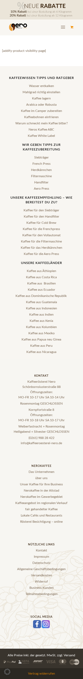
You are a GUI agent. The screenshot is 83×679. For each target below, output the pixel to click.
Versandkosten (41, 575)
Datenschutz (41, 562)
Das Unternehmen (41, 471)
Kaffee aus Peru (41, 345)
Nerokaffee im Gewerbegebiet (41, 496)
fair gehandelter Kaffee (41, 509)
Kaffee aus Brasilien (41, 283)
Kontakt (41, 550)
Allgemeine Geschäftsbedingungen (41, 569)
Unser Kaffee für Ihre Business (41, 484)
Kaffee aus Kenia (41, 320)
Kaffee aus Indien (41, 314)
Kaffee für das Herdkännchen (41, 247)
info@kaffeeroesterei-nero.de (41, 443)
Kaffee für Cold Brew (41, 222)
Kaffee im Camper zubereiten (41, 110)
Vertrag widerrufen (41, 673)
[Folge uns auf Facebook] (37, 627)
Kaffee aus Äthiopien (41, 271)
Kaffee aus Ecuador (41, 289)
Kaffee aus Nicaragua (41, 352)
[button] (7, 672)
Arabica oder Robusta (41, 104)
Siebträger (41, 157)
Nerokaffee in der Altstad (41, 490)
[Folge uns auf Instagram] (46, 627)
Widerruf (41, 581)
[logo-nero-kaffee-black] (33, 27)
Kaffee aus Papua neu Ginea (41, 339)
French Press (41, 163)
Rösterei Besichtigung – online (41, 521)
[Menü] (63, 27)
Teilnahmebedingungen (41, 594)
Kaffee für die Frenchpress (41, 229)
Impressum (41, 556)
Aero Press (41, 188)
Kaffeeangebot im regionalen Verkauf (41, 503)
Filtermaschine (41, 176)
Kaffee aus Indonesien (41, 308)
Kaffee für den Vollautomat (41, 235)
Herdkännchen (41, 170)
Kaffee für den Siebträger (41, 210)
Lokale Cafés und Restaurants (41, 515)
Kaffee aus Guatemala (41, 302)
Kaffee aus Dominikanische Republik (41, 296)
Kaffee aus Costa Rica (41, 277)
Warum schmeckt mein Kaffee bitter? (41, 123)
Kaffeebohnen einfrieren (41, 117)
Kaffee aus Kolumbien (41, 327)
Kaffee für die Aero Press (41, 254)
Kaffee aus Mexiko (41, 333)
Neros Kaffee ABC (41, 129)
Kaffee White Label (41, 135)
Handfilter (41, 182)
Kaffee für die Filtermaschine (41, 241)
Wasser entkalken (41, 86)
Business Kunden (41, 587)
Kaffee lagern (41, 98)
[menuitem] (64, 27)
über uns (41, 478)
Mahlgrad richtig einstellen (41, 92)
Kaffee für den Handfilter (41, 216)
